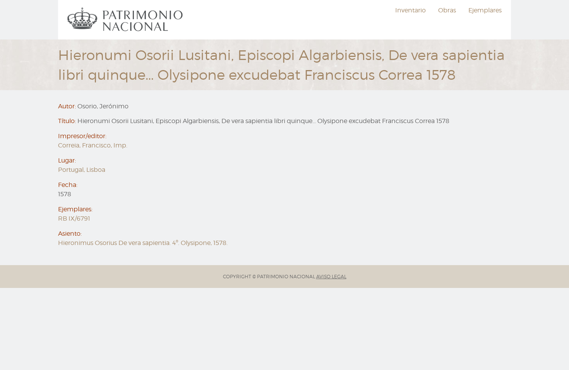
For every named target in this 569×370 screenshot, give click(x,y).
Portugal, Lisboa (81, 169)
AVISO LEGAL (331, 276)
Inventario (410, 10)
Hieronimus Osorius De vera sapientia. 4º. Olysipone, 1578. (143, 243)
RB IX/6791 (74, 218)
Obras (447, 10)
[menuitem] (126, 19)
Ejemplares (485, 10)
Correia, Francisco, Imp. (92, 145)
